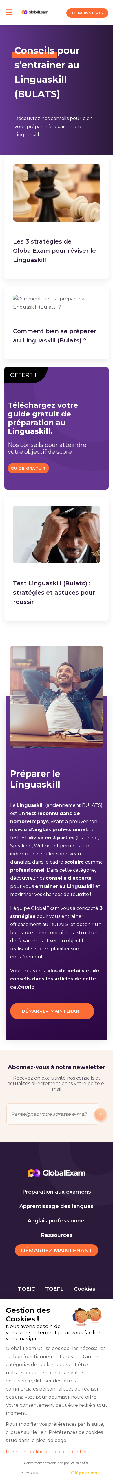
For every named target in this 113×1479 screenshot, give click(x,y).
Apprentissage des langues (56, 1206)
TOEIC (26, 1289)
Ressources (56, 1235)
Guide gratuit (28, 468)
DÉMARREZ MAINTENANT (56, 1250)
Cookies (84, 1289)
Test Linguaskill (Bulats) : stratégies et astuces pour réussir (54, 592)
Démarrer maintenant (52, 1011)
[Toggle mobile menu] (11, 13)
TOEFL (54, 1289)
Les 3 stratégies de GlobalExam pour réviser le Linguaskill (54, 250)
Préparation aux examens (56, 1192)
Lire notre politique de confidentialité (49, 1451)
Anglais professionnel (57, 1221)
